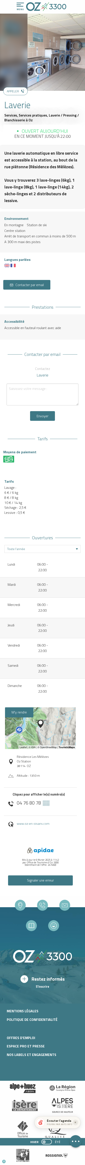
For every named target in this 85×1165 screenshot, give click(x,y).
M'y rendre (19, 712)
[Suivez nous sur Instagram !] (17, 1159)
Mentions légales (22, 1011)
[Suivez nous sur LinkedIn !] (32, 1159)
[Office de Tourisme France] (22, 1130)
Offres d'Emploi (21, 1037)
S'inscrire (42, 986)
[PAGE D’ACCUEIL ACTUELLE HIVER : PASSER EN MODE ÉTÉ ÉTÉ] (46, 1141)
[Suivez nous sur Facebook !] (25, 1159)
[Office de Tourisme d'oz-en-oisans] (46, 6)
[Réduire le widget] (75, 1122)
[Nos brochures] (31, 926)
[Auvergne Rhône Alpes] (62, 1088)
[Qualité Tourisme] (54, 1130)
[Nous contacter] (65, 905)
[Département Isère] (24, 1105)
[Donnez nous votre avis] (54, 926)
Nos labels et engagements (31, 1054)
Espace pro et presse (26, 1046)
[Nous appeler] (42, 905)
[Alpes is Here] (62, 1105)
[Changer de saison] (48, 1141)
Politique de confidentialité (32, 1019)
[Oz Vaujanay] (22, 1088)
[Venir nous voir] (20, 905)
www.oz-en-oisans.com (33, 823)
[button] (40, 1159)
